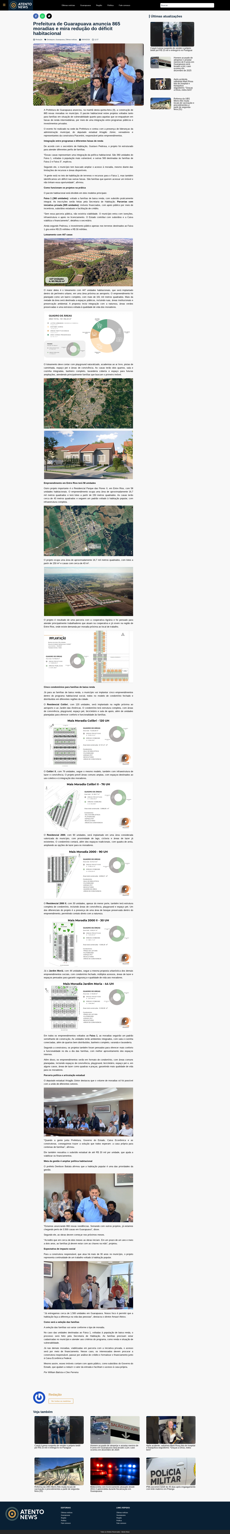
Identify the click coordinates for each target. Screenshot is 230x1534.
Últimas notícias (68, 5)
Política (110, 5)
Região (99, 5)
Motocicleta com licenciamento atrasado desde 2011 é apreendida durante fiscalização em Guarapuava (112, 1489)
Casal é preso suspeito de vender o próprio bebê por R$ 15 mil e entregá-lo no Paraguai (171, 49)
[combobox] (187, 5)
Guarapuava (85, 5)
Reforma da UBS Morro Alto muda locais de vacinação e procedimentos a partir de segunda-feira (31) (184, 104)
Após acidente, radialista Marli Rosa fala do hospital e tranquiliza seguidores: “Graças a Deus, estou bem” (183, 84)
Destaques (51, 40)
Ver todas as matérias (61, 1401)
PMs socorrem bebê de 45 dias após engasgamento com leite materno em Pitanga (170, 1488)
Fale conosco (124, 5)
